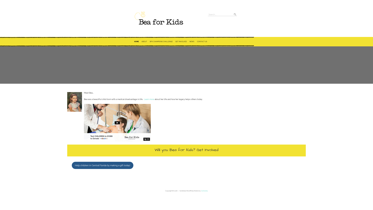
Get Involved (181, 41)
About (144, 41)
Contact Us (202, 41)
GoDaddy (204, 191)
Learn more (149, 99)
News (192, 41)
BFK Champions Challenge (161, 41)
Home (136, 41)
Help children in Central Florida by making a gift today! (102, 165)
